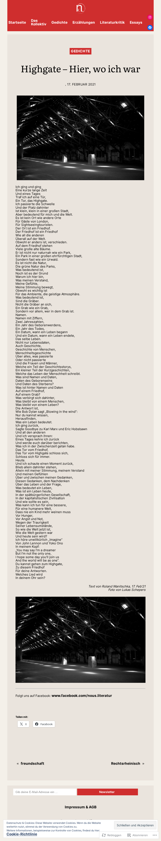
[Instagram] (150, 17)
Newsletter (107, 792)
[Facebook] (150, 27)
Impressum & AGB (80, 807)
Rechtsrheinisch (125, 763)
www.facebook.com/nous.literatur (82, 696)
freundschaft (32, 763)
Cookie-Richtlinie (21, 834)
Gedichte (80, 51)
